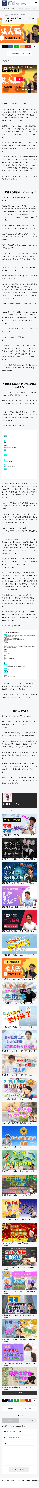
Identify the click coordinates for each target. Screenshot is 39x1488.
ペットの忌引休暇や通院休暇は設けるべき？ (18, 1123)
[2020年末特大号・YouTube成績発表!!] (19, 1232)
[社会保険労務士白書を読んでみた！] (19, 1136)
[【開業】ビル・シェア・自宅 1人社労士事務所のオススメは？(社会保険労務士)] (19, 1280)
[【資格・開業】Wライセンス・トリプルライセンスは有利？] (19, 824)
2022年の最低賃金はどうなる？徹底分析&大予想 (19, 931)
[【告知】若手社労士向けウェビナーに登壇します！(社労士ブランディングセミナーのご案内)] (19, 1016)
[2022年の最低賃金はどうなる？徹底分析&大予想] (19, 920)
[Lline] (16, 46)
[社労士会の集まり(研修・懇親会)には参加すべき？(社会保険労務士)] (19, 1328)
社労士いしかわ (12, 804)
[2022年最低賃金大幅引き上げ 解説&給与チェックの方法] (19, 896)
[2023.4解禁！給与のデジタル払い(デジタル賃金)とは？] (19, 872)
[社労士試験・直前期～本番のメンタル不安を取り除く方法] (19, 1088)
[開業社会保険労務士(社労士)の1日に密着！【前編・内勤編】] (19, 1376)
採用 (7, 14)
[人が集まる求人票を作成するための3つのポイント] (19, 968)
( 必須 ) (12, 1431)
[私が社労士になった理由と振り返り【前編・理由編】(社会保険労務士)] (19, 1064)
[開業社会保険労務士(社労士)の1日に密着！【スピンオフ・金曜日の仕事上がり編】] (19, 1184)
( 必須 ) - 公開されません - (13, 1437)
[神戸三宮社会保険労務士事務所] (14, 3)
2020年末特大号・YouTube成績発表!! (15, 1243)
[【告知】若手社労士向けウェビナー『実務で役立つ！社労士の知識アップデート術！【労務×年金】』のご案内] (19, 944)
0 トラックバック (28, 1420)
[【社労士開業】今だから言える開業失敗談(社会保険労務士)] (19, 992)
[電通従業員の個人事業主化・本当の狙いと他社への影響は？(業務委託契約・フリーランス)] (19, 1304)
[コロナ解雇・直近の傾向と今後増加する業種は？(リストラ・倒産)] (19, 1256)
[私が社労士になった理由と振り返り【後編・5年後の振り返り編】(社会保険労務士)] (19, 1040)
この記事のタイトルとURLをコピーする (19, 53)
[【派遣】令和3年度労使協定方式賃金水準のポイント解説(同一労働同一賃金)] (19, 1352)
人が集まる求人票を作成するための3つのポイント (20, 979)
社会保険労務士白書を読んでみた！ (15, 1147)
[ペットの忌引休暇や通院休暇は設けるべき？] (19, 1112)
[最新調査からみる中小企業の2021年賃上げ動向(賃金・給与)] (19, 1160)
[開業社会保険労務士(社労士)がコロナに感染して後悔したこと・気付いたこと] (19, 848)
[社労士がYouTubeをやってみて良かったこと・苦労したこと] (19, 1208)
